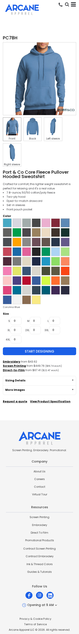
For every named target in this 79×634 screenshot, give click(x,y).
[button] (67, 4)
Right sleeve (12, 164)
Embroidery (11, 361)
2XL (27, 330)
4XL (8, 339)
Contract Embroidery (40, 556)
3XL (47, 330)
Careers (39, 479)
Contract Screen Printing (39, 548)
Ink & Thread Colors (40, 564)
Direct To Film (39, 532)
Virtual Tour (39, 494)
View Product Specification (50, 401)
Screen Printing (14, 366)
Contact (39, 487)
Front (12, 138)
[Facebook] (28, 595)
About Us (39, 471)
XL (8, 330)
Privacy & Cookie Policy (35, 619)
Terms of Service (35, 624)
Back (32, 138)
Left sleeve (53, 138)
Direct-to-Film (14, 370)
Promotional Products (39, 540)
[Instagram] (39, 595)
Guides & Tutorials (39, 572)
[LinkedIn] (50, 595)
